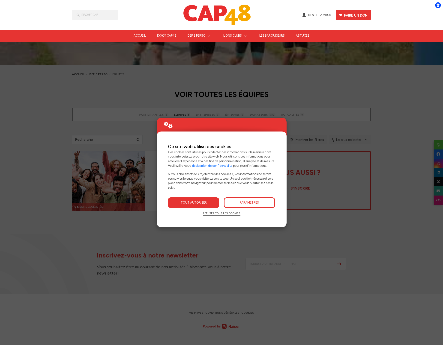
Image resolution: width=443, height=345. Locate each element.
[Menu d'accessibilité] (438, 5)
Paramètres (249, 202)
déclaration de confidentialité (212, 165)
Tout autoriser (194, 202)
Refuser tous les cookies (221, 213)
